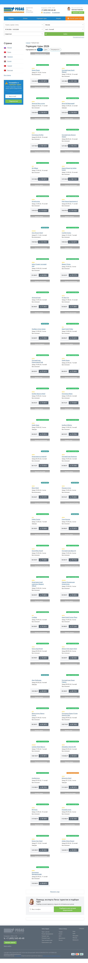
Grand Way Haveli (37, 551)
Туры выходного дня (47, 940)
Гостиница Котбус (37, 135)
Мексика (75, 937)
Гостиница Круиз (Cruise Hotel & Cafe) (70, 714)
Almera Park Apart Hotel (69, 649)
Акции (58, 18)
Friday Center (36, 519)
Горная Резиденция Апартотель (68, 583)
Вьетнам (10, 70)
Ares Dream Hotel (37, 233)
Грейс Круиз (66, 360)
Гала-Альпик (66, 519)
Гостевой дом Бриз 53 (69, 551)
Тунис (9, 52)
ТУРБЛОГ (81, 928)
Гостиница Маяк (67, 394)
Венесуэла (75, 940)
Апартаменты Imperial (39, 456)
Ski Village (35, 168)
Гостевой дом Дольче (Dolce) (69, 136)
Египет (9, 61)
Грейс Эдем (35, 425)
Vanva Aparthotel (37, 649)
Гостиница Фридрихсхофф (37, 873)
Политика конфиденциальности (12, 954)
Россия (9, 47)
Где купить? (46, 12)
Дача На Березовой (68, 103)
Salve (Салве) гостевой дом (39, 265)
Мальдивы (75, 935)
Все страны (7, 75)
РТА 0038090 (18, 956)
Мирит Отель (66, 264)
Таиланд (10, 57)
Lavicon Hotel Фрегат (38, 747)
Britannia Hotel (66, 778)
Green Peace (36, 70)
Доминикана (62, 938)
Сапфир (34, 617)
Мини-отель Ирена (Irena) (38, 714)
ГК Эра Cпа (65, 297)
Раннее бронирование (47, 934)
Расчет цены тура (76, 18)
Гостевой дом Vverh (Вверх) (68, 71)
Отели (25, 18)
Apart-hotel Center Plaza (69, 617)
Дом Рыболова (36, 680)
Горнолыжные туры (47, 942)
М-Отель (34, 809)
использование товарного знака (51, 956)
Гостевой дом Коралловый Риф (37, 361)
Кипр (74, 931)
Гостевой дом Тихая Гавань (68, 681)
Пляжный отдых (46, 938)
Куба (74, 933)
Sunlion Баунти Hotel (38, 394)
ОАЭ (60, 936)
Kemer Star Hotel (37, 841)
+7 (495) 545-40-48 (15, 938)
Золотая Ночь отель (38, 103)
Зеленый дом (36, 297)
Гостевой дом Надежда (69, 456)
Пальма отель (66, 488)
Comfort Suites (66, 233)
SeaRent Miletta (67, 425)
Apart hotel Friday (67, 329)
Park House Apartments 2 (70, 201)
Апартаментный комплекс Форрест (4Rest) (38, 584)
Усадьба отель (66, 809)
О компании (56, 12)
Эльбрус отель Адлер (38, 329)
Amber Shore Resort (68, 841)
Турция (9, 66)
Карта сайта (7, 946)
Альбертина (36, 778)
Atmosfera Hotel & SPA (69, 747)
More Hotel (35, 488)
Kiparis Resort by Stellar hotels (69, 169)
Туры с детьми (45, 931)
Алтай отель (36, 201)
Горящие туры (45, 936)
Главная (28, 43)
